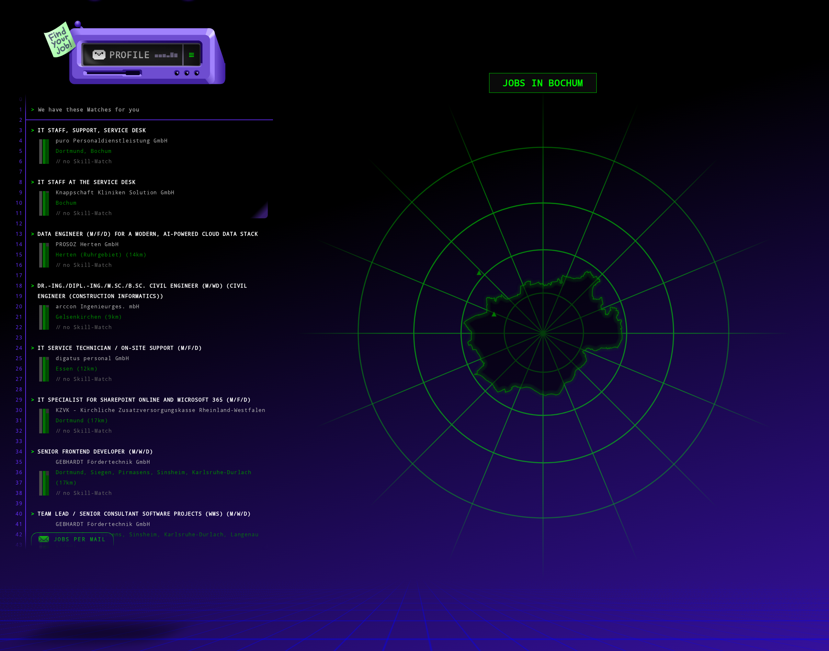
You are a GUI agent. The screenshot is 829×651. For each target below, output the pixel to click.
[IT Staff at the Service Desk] (494, 313)
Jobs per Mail (80, 539)
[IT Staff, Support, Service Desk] (479, 272)
